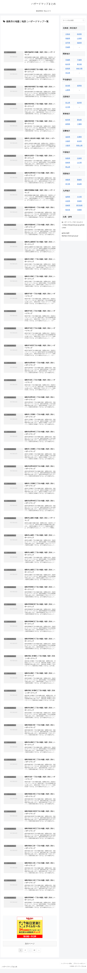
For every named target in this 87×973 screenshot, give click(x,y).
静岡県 (67, 124)
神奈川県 (79, 68)
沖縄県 (79, 210)
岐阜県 (67, 120)
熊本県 (67, 210)
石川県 (67, 107)
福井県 (79, 103)
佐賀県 (67, 201)
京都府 (67, 141)
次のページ (30, 944)
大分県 (79, 197)
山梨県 (67, 90)
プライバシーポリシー (79, 963)
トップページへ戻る (66, 963)
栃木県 (67, 64)
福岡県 (67, 197)
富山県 (67, 103)
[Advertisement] (29, 36)
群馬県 (67, 68)
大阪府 (67, 145)
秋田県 (79, 34)
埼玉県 (67, 73)
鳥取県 (67, 158)
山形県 (79, 38)
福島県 (79, 43)
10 (34, 950)
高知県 (79, 184)
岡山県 (67, 167)
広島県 (79, 158)
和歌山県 (79, 145)
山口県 (79, 162)
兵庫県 (79, 137)
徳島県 (67, 180)
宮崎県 (79, 201)
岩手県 (67, 43)
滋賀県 (67, 137)
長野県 (79, 86)
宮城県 (67, 47)
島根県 (67, 162)
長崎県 (67, 205)
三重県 (79, 124)
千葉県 (79, 60)
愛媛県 (79, 180)
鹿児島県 (79, 205)
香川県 (67, 184)
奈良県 (79, 141)
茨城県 (67, 60)
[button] (83, 20)
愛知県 (79, 120)
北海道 (67, 34)
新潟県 (67, 86)
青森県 (67, 38)
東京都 (79, 64)
